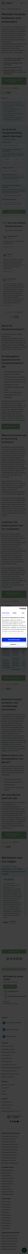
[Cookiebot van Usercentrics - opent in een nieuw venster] (19, 609)
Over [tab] (23, 613)
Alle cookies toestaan (14, 639)
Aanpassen (13, 644)
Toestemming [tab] (5, 613)
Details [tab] (14, 613)
